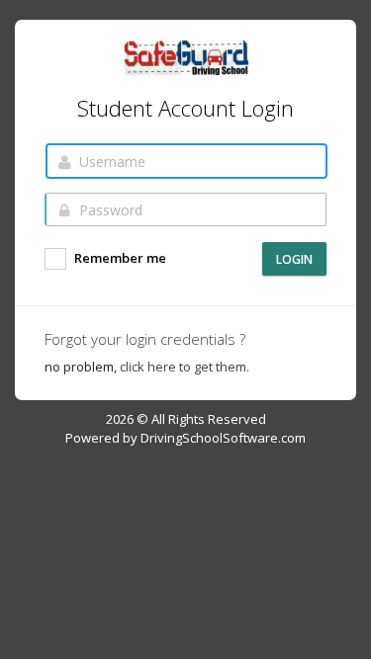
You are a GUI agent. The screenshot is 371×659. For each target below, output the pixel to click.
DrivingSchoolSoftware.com (223, 438)
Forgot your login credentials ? (145, 339)
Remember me (118, 259)
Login (294, 259)
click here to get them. (184, 366)
